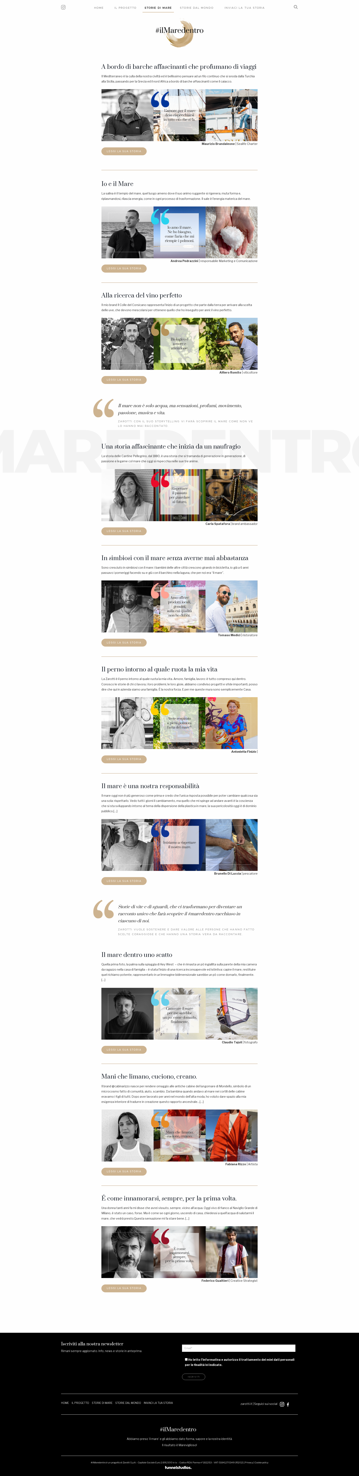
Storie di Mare (158, 8)
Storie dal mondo (197, 8)
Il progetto (125, 8)
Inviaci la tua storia (245, 8)
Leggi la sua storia (124, 151)
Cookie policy (261, 1462)
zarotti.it (246, 1404)
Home (99, 8)
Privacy (249, 1462)
